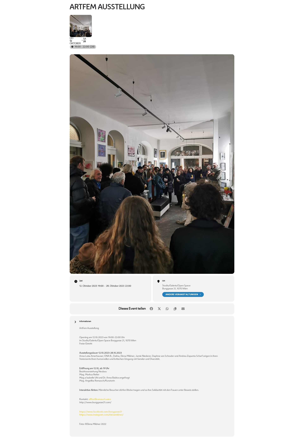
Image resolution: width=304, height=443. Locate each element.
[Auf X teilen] (159, 309)
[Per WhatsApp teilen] (167, 309)
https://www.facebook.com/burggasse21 (100, 412)
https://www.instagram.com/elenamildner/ (101, 415)
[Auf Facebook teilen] (151, 309)
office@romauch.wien (100, 399)
